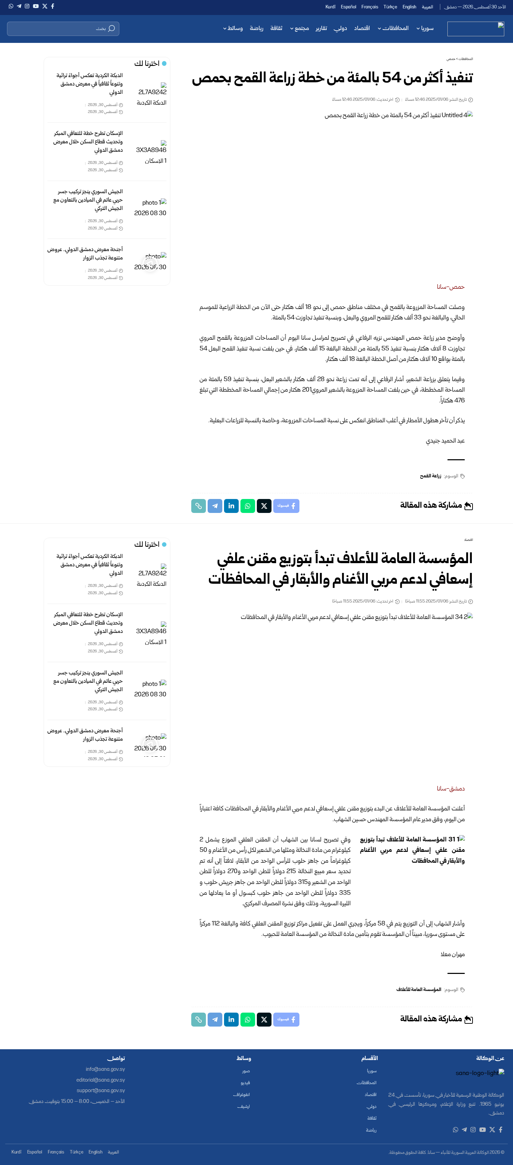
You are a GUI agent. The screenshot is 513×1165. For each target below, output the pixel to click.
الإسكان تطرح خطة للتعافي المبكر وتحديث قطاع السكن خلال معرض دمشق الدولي (88, 142)
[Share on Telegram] (215, 506)
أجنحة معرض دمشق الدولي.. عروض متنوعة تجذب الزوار (85, 254)
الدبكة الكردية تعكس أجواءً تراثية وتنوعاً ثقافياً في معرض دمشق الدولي (90, 84)
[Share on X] (264, 506)
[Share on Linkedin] (231, 506)
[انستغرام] (27, 6)
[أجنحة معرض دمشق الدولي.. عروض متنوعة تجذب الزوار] (149, 263)
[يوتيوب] (35, 6)
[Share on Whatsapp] (247, 506)
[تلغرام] (19, 6)
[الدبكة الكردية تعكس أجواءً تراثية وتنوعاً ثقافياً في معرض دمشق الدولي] (149, 94)
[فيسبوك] (52, 6)
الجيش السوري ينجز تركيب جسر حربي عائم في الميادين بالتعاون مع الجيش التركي (88, 200)
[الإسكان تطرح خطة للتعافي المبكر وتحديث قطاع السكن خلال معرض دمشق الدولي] (149, 152)
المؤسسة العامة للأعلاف (418, 989)
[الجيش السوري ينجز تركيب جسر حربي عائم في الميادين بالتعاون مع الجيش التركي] (149, 210)
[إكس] (44, 6)
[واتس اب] (11, 6)
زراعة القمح (430, 476)
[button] (63, 28)
